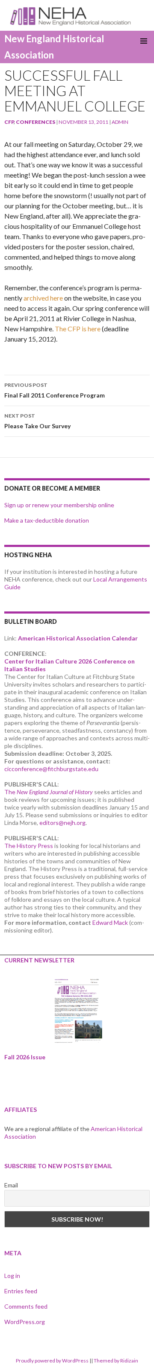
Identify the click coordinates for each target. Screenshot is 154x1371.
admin (120, 122)
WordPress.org (24, 1321)
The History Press (28, 845)
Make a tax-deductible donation (46, 520)
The (48, 791)
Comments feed (25, 1306)
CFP (9, 122)
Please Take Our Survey (37, 421)
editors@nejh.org (62, 822)
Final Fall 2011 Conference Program (54, 390)
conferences (35, 122)
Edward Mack (110, 922)
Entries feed (20, 1291)
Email (11, 1185)
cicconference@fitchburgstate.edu (51, 768)
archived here (43, 298)
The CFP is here (78, 328)
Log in (12, 1275)
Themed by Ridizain (116, 1360)
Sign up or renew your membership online (59, 505)
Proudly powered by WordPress (52, 1360)
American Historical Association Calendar (78, 638)
